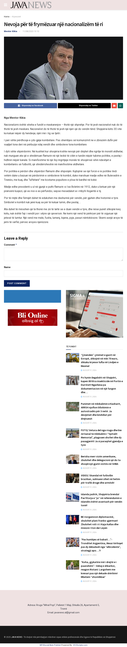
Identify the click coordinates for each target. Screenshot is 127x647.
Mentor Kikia (10, 31)
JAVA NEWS (16, 637)
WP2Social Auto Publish (50, 645)
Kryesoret (16, 17)
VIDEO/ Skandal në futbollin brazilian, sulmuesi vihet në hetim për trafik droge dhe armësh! (100, 479)
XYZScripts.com (80, 645)
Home (6, 17)
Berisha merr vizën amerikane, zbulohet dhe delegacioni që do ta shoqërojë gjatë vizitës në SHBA (101, 460)
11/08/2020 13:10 (30, 31)
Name (7, 267)
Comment (10, 244)
